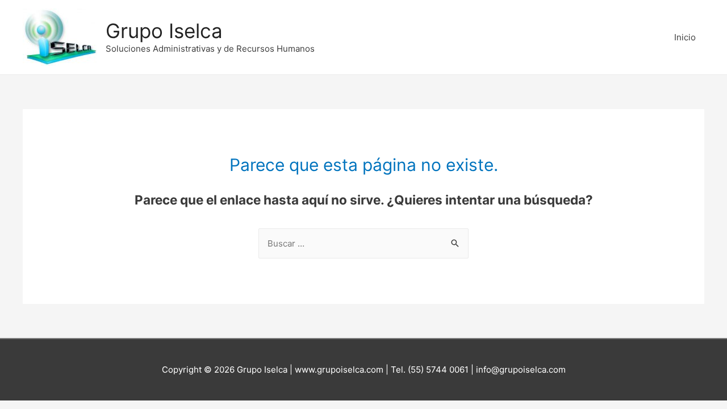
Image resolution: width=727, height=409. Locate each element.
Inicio (685, 37)
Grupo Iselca (164, 31)
